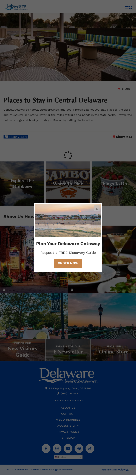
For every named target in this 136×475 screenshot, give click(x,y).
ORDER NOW (68, 263)
